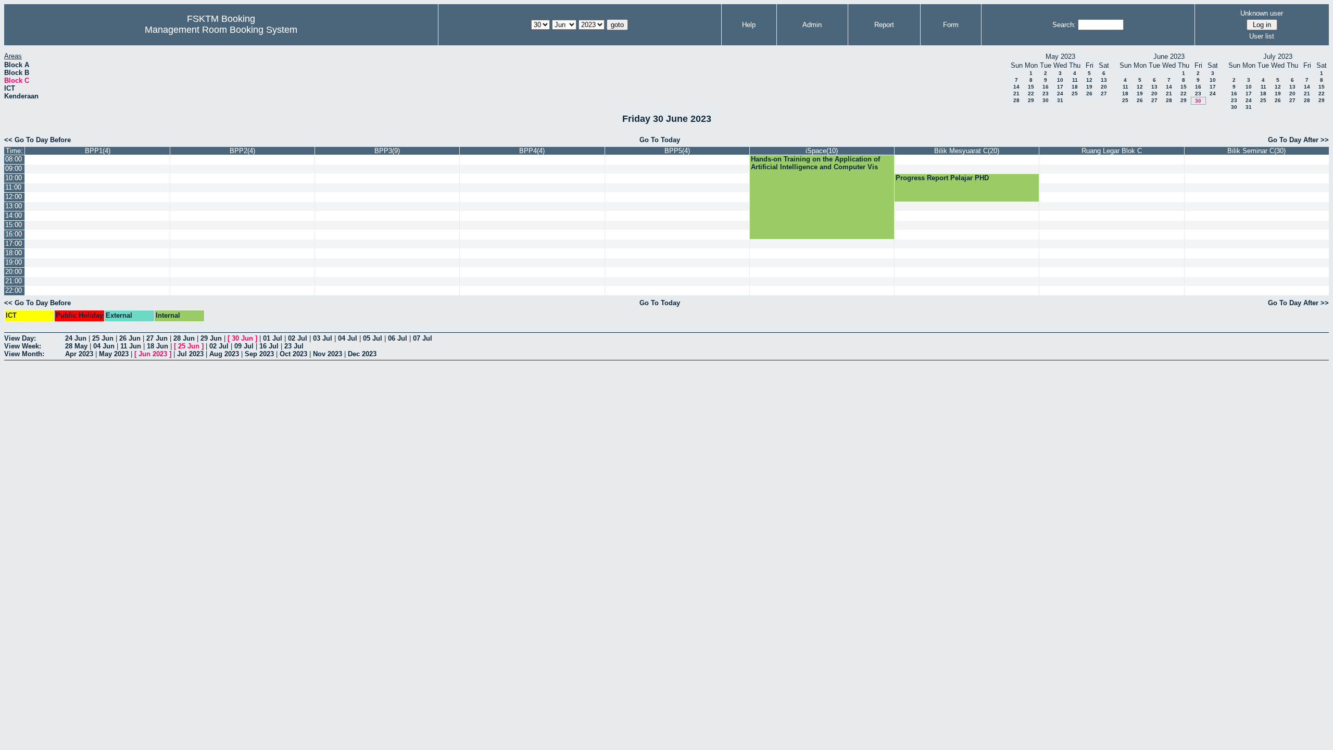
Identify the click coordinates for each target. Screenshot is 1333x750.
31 (1060, 100)
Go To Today (659, 140)
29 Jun (211, 338)
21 (1016, 93)
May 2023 (114, 354)
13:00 (13, 206)
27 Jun (157, 338)
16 (1045, 87)
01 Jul (272, 338)
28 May (76, 346)
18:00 (13, 253)
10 (1060, 80)
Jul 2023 (190, 354)
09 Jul (244, 346)
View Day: (20, 338)
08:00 (13, 159)
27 (1104, 93)
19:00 (13, 262)
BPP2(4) (242, 151)
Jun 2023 (153, 354)
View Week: (22, 346)
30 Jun (242, 338)
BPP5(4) (677, 151)
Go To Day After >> (1298, 140)
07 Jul (422, 338)
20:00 (13, 272)
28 (1016, 100)
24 (1060, 93)
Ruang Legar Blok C (1112, 151)
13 (1104, 80)
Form (951, 25)
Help (749, 25)
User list (1261, 36)
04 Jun (104, 346)
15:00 (13, 225)
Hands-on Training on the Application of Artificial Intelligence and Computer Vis (815, 163)
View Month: (24, 354)
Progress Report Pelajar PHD (942, 178)
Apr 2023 (79, 354)
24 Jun (75, 338)
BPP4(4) (532, 151)
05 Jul (372, 338)
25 (1075, 93)
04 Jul (347, 338)
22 (1031, 93)
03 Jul (322, 338)
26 (1089, 93)
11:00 (13, 187)
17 (1060, 87)
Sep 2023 (259, 354)
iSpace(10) (822, 151)
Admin (812, 25)
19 (1089, 87)
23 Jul (294, 346)
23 (1045, 93)
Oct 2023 (293, 354)
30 (1045, 100)
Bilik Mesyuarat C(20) (966, 151)
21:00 (13, 281)
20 (1104, 87)
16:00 (13, 234)
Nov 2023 (327, 354)
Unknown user (1261, 13)
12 (1089, 80)
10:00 (13, 178)
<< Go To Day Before (37, 140)
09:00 (13, 168)
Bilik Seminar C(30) (1256, 151)
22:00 (13, 290)
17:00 (13, 243)
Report (884, 25)
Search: (1064, 25)
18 (1075, 87)
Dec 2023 (362, 354)
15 (1031, 87)
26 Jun (130, 338)
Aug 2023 (224, 354)
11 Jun (130, 346)
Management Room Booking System (221, 29)
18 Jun (157, 346)
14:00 (13, 215)
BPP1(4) (97, 151)
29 (1031, 100)
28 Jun (184, 338)
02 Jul (297, 338)
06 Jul (397, 338)
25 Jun (103, 338)
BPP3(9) (387, 151)
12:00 (13, 197)
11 (1075, 80)
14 (1016, 87)
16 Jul (269, 346)
